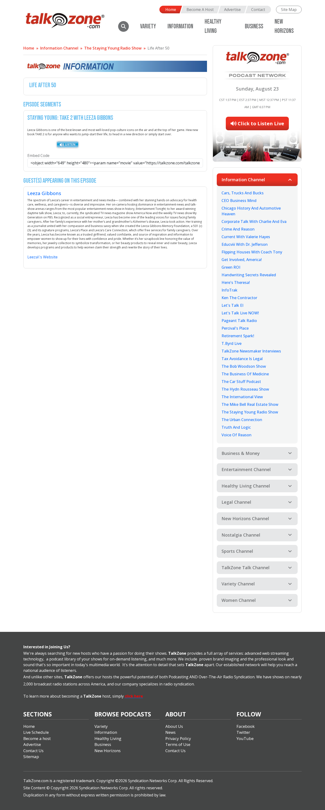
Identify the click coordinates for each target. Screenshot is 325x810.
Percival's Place (235, 328)
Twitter (243, 732)
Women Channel (239, 600)
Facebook (245, 726)
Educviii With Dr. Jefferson (245, 244)
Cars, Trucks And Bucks (243, 193)
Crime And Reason (238, 229)
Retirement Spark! (238, 335)
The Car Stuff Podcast (241, 381)
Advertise (232, 9)
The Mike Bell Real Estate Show (250, 404)
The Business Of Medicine (245, 374)
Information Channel (59, 48)
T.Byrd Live (231, 343)
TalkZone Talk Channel (246, 567)
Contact (258, 9)
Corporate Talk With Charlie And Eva (254, 221)
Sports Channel (237, 551)
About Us (174, 726)
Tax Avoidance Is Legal (242, 358)
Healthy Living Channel (246, 486)
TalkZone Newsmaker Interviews (251, 351)
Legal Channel (236, 502)
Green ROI (231, 267)
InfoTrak (229, 290)
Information (180, 26)
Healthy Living (107, 738)
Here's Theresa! (236, 282)
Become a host (37, 738)
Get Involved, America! (242, 259)
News (170, 732)
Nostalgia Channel (241, 535)
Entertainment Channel (246, 469)
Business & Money (241, 453)
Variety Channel (238, 584)
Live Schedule (36, 732)
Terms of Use (177, 744)
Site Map (289, 9)
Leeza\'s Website (42, 257)
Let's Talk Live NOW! (240, 313)
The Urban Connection (242, 419)
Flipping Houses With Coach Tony (252, 252)
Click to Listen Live (260, 123)
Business (254, 26)
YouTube (245, 738)
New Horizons (107, 750)
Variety (148, 26)
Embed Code (38, 155)
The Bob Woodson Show (244, 366)
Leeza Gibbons (44, 193)
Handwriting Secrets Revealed (249, 274)
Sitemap (31, 756)
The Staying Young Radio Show (113, 48)
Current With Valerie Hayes (246, 236)
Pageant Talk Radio (239, 320)
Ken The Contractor (239, 297)
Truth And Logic (236, 427)
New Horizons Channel (245, 518)
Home (170, 9)
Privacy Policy (178, 738)
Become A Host (200, 9)
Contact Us (33, 750)
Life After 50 (158, 48)
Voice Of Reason (236, 435)
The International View (242, 396)
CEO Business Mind (239, 200)
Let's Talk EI (232, 305)
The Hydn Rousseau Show (245, 389)
